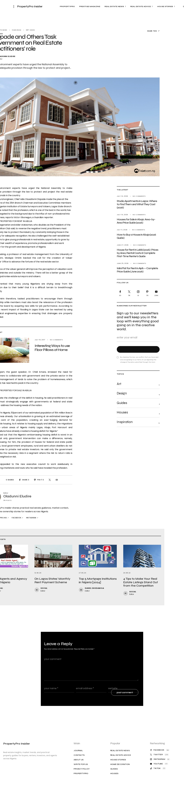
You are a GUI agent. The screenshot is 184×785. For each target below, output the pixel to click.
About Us (79, 760)
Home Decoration (120, 764)
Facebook (16, 518)
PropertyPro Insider (30, 6)
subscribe (138, 349)
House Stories (118, 760)
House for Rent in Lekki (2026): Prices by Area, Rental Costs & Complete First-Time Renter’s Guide (137, 253)
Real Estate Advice (120, 755)
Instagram (31, 518)
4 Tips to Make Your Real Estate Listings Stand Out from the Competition (140, 582)
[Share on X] (49, 480)
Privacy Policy (82, 769)
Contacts (79, 755)
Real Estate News (120, 751)
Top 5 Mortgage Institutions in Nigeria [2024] (98, 580)
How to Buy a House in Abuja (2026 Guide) (136, 236)
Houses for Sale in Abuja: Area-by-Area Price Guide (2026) (136, 221)
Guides (114, 769)
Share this (152, 31)
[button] (14, 6)
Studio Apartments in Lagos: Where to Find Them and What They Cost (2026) (137, 204)
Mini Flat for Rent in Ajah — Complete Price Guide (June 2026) (137, 270)
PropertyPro (81, 773)
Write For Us (81, 764)
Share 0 (25, 480)
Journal (78, 751)
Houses (114, 773)
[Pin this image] (76, 83)
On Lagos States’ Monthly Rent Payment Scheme (52, 580)
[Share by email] (56, 480)
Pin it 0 (40, 480)
